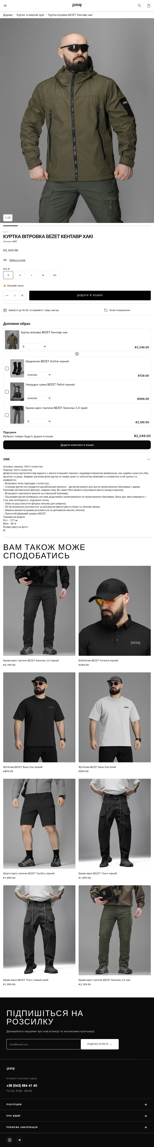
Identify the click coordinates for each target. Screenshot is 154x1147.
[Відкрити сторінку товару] (39, 611)
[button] (5, 6)
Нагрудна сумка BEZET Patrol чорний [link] (50, 384)
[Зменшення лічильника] (7, 295)
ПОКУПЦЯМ (77, 1104)
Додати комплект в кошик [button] (77, 444)
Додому (8, 14)
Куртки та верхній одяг (30, 14)
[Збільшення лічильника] (22, 295)
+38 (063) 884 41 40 (21, 1085)
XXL (55, 275)
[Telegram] (19, 1140)
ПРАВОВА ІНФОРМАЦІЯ (77, 1127)
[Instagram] (9, 1140)
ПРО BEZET (77, 1116)
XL (43, 275)
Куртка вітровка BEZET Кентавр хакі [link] (44, 332)
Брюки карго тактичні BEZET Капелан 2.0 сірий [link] (56, 407)
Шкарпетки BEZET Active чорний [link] (47, 361)
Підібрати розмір (17, 260)
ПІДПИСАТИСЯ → (99, 1044)
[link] (12, 339)
